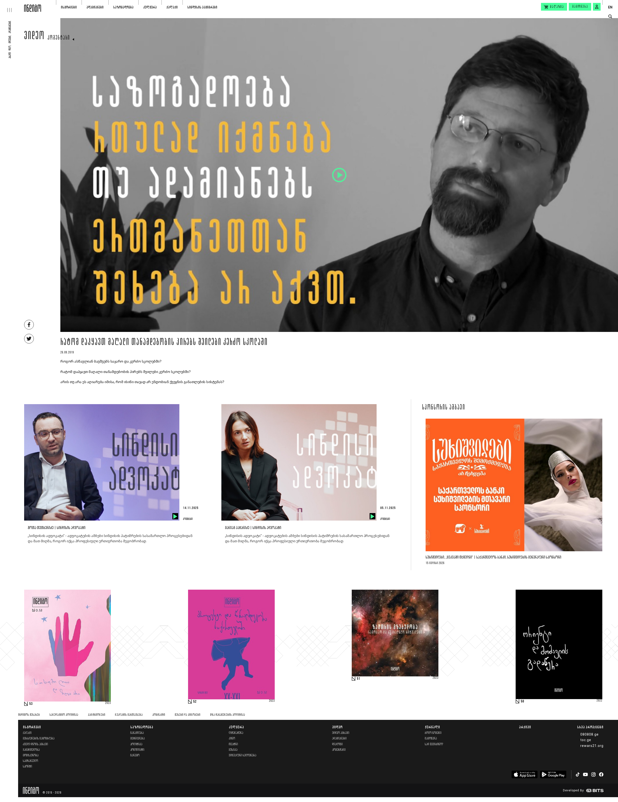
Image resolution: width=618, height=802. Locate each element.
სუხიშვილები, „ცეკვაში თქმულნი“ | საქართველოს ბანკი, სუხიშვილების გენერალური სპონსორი (493, 557)
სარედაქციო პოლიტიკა (63, 715)
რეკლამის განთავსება (129, 715)
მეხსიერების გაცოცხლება (39, 738)
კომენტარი (59, 38)
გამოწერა (580, 7)
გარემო (135, 755)
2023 (108, 703)
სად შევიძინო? (434, 744)
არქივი (525, 727)
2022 (599, 700)
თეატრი (233, 744)
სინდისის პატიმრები (202, 7)
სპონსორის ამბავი (443, 407)
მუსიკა (233, 750)
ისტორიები (69, 7)
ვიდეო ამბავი (340, 733)
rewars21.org (592, 746)
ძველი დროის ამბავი (35, 744)
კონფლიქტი (137, 750)
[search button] (610, 16)
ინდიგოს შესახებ (29, 715)
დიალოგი (337, 744)
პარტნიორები (96, 715)
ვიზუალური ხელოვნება (242, 755)
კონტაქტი (158, 715)
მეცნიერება (137, 738)
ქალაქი (172, 7)
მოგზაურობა (31, 755)
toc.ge (585, 740)
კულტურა (150, 7)
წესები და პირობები (187, 715)
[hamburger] (12, 6)
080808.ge (589, 734)
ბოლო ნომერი (433, 733)
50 (522, 701)
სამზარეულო (30, 761)
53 (31, 704)
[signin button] (597, 7)
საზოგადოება (123, 7)
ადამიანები (95, 7)
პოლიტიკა (136, 744)
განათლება (137, 733)
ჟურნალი (432, 727)
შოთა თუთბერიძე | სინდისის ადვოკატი (56, 528)
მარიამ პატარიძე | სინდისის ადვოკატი (253, 528)
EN (610, 7)
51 (358, 679)
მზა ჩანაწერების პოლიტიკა (227, 715)
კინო (232, 738)
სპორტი (27, 766)
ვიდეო (34, 36)
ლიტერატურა (236, 733)
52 (195, 702)
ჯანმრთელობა (31, 750)
